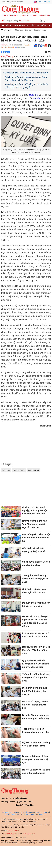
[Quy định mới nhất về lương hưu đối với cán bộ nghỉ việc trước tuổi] (11, 664)
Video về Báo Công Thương (31, 812)
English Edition (44, 2)
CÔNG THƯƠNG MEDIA (10, 16)
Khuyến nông (40, 30)
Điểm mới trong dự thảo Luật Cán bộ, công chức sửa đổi (34, 691)
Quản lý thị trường (38, 25)
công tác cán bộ (19, 470)
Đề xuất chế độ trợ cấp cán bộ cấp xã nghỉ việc (36, 604)
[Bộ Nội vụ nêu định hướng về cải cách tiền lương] (11, 746)
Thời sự (8, 25)
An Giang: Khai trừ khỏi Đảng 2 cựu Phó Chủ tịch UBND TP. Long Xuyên (26, 86)
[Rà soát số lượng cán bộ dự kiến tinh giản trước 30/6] (11, 705)
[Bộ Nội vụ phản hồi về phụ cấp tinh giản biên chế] (11, 773)
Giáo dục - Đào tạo (23, 30)
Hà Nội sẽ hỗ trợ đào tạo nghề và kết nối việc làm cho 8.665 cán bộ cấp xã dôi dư (35, 621)
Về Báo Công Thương (10, 812)
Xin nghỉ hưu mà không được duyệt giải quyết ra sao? (35, 578)
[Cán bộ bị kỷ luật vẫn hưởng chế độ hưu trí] (11, 552)
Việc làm (6, 30)
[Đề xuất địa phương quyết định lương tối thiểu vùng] (11, 719)
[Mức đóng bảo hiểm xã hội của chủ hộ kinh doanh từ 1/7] (11, 538)
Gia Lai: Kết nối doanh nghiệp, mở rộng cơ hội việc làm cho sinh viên (34, 510)
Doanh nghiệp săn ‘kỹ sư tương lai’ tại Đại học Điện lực (35, 759)
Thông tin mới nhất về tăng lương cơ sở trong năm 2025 (36, 677)
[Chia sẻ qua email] (46, 52)
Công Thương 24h (21, 25)
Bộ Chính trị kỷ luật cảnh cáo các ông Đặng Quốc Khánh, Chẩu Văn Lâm (26, 78)
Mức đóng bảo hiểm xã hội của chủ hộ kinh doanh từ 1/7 (36, 537)
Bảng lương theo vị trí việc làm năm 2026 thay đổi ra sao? (36, 650)
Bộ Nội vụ (38, 98)
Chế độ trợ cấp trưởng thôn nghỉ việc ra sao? (34, 591)
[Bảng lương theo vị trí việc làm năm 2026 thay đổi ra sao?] (11, 650)
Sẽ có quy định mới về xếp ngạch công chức (36, 563)
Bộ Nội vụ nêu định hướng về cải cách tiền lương (36, 744)
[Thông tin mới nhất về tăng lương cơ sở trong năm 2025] (11, 678)
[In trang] (49, 52)
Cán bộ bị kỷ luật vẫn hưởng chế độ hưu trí (33, 550)
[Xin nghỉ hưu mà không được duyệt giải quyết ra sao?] (11, 579)
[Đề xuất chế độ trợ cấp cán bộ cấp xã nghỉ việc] (11, 606)
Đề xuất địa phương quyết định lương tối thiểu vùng (35, 717)
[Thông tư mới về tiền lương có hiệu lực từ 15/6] (11, 732)
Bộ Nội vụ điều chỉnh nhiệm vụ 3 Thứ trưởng (26, 73)
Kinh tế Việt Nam (29, 16)
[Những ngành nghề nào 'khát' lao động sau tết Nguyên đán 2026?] (11, 524)
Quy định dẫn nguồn (39, 814)
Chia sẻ (6, 52)
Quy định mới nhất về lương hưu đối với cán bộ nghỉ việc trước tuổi (35, 663)
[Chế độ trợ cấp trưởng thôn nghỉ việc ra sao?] (11, 593)
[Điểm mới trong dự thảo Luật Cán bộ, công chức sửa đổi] (11, 691)
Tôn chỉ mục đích (23, 814)
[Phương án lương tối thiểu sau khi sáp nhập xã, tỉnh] (11, 637)
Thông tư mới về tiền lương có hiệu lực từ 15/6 (35, 730)
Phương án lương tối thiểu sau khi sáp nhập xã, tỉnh (36, 635)
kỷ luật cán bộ (33, 470)
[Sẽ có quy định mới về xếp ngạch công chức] (11, 565)
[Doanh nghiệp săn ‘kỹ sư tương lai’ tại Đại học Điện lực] (11, 760)
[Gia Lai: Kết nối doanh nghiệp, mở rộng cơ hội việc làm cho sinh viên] (11, 511)
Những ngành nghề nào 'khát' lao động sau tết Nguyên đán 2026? (34, 524)
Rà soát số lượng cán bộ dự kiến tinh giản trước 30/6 (35, 704)
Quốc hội (33, 95)
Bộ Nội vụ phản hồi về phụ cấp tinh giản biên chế (36, 771)
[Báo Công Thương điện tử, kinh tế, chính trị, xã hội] (20, 9)
